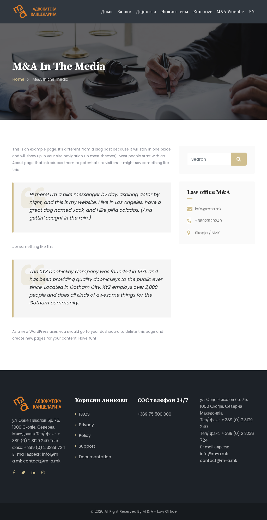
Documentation (95, 457)
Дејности (146, 11)
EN (252, 11)
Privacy (86, 425)
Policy (85, 435)
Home (18, 79)
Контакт (202, 11)
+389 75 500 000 (154, 414)
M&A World (228, 11)
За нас (124, 11)
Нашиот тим (174, 11)
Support (87, 446)
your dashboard (105, 331)
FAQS (84, 414)
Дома (107, 11)
